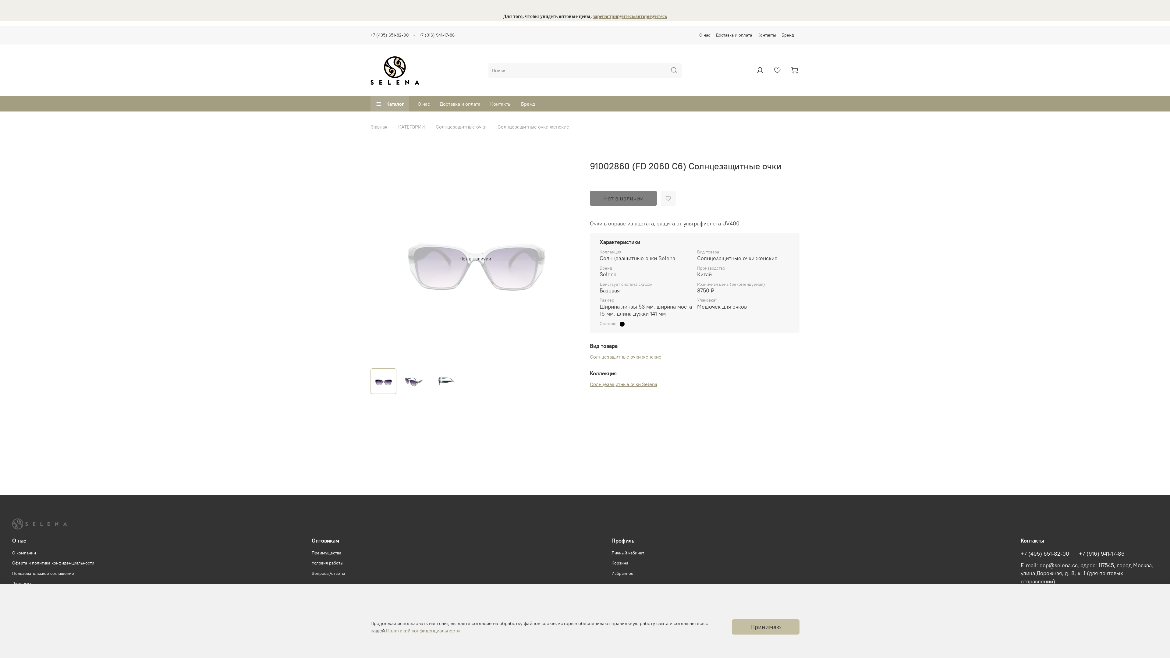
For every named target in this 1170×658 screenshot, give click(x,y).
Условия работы (327, 563)
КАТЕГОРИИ (411, 127)
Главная (378, 127)
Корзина (620, 563)
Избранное (622, 573)
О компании (24, 553)
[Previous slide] (380, 258)
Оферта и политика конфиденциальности (53, 563)
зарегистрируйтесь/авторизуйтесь (630, 16)
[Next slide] (570, 258)
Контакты (766, 35)
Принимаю (765, 627)
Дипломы (21, 583)
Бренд (788, 35)
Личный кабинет (628, 553)
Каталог (395, 104)
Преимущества (326, 553)
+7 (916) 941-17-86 (437, 35)
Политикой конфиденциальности (423, 631)
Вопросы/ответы (328, 573)
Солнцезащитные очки (461, 127)
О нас (704, 35)
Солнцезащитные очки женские (533, 127)
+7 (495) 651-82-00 (389, 35)
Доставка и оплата (734, 35)
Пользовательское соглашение (43, 573)
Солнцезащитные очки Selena (623, 384)
